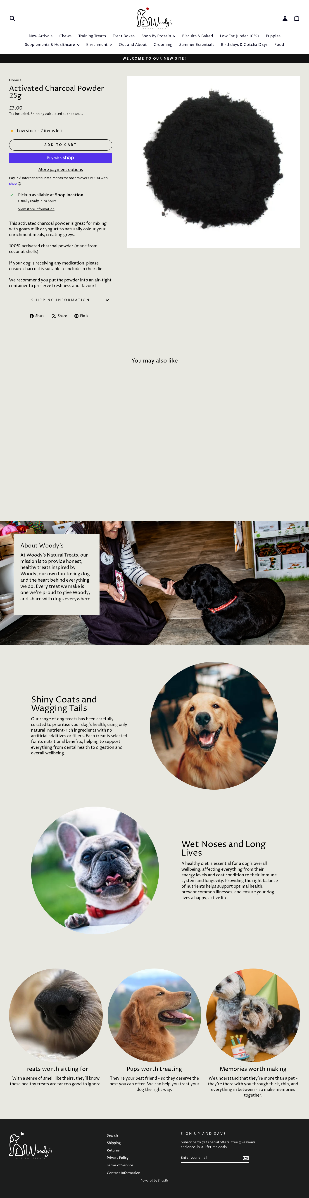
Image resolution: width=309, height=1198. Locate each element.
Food (279, 44)
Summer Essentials (196, 44)
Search (112, 1135)
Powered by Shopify (155, 1181)
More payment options (60, 170)
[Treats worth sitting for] (56, 1015)
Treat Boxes (124, 36)
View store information (36, 209)
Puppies (273, 36)
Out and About (133, 44)
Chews (65, 36)
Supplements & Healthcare (50, 44)
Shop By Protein (156, 36)
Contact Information (123, 1173)
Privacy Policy (117, 1158)
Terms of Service (120, 1165)
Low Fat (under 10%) (239, 36)
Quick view (43, 473)
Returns (113, 1150)
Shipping (38, 114)
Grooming (163, 44)
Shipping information (60, 300)
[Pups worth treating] (154, 1015)
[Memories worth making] (253, 1015)
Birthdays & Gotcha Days (244, 44)
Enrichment (97, 44)
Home (14, 80)
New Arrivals (40, 36)
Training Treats (92, 36)
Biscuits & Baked (197, 36)
